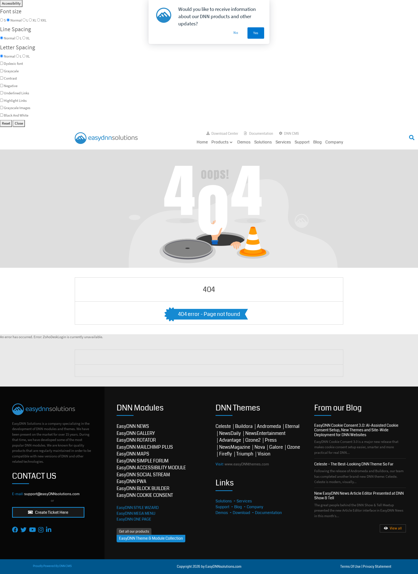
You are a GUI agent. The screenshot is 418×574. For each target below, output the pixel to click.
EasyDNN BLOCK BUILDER (143, 488)
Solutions (263, 142)
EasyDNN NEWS (133, 426)
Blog (317, 142)
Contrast (10, 78)
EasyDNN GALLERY (136, 433)
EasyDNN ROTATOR (136, 440)
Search (317, 137)
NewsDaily (230, 433)
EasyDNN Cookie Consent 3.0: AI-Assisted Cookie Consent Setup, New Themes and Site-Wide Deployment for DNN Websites (356, 430)
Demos (244, 142)
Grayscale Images (17, 107)
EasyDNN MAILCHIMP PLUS (145, 447)
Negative (10, 85)
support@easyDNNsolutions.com (52, 494)
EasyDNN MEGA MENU (136, 513)
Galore (276, 447)
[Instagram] (41, 530)
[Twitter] (24, 530)
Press (271, 440)
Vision (264, 454)
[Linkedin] (48, 530)
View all (396, 528)
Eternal (292, 426)
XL (28, 56)
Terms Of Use (350, 566)
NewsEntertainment (265, 433)
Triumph (244, 454)
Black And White (16, 115)
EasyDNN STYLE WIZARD (138, 507)
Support (302, 142)
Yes (255, 32)
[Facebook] (15, 530)
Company (334, 142)
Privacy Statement (377, 566)
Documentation (261, 133)
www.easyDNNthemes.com (246, 464)
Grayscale (11, 71)
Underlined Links (16, 93)
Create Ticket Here (51, 512)
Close (19, 123)
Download (241, 512)
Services (283, 142)
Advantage (230, 440)
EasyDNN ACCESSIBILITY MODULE (151, 467)
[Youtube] (32, 530)
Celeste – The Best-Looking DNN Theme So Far (354, 464)
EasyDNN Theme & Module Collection (151, 538)
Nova (259, 447)
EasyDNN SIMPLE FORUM (143, 461)
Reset (6, 123)
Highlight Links (15, 100)
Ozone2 (253, 440)
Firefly (225, 454)
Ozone (293, 447)
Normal (9, 56)
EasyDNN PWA (131, 481)
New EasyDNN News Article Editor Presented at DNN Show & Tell (359, 496)
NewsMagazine (234, 447)
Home (202, 142)
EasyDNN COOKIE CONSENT (145, 495)
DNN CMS (291, 133)
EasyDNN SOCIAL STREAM (143, 474)
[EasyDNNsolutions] (106, 137)
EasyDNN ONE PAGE (134, 519)
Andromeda (269, 426)
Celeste (223, 426)
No (235, 32)
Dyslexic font (13, 63)
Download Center (224, 133)
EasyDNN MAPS (133, 454)
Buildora (244, 426)
